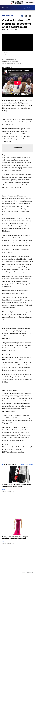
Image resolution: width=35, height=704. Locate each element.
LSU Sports (7, 16)
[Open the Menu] (3, 2)
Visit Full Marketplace (27, 464)
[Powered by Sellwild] (30, 572)
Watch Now (29, 2)
